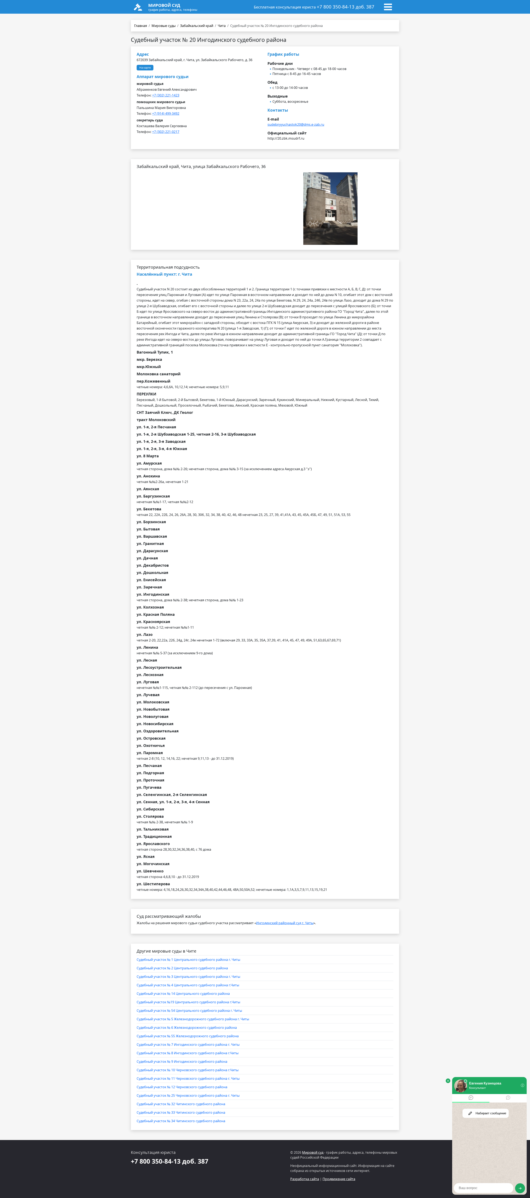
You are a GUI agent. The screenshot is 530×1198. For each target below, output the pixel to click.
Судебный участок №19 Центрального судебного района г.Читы (188, 1002)
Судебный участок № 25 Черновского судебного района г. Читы (188, 1095)
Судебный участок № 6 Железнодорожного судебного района (187, 1027)
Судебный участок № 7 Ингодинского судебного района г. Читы (188, 1044)
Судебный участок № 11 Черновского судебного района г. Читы (188, 1078)
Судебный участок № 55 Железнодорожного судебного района (188, 1036)
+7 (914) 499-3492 (165, 113)
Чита (222, 25)
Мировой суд (312, 1152)
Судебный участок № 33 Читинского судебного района (181, 1112)
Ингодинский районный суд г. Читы (284, 923)
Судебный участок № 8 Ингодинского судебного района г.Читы (187, 1053)
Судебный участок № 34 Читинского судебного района (181, 1121)
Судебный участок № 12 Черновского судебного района (182, 1087)
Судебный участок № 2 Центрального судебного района (182, 968)
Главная (140, 25)
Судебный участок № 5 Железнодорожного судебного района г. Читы (193, 1019)
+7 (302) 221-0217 (165, 131)
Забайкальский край (196, 25)
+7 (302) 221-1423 (165, 95)
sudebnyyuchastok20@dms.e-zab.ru (295, 124)
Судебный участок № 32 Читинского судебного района (181, 1104)
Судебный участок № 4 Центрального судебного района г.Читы (188, 985)
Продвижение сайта (339, 1179)
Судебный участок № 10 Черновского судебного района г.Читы (187, 1070)
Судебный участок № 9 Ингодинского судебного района (182, 1061)
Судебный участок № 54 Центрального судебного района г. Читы (189, 1010)
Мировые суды (164, 25)
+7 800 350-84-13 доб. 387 (345, 7)
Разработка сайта (304, 1179)
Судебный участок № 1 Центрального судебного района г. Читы (188, 959)
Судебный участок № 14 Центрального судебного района (183, 993)
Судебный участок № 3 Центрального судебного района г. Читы (188, 976)
